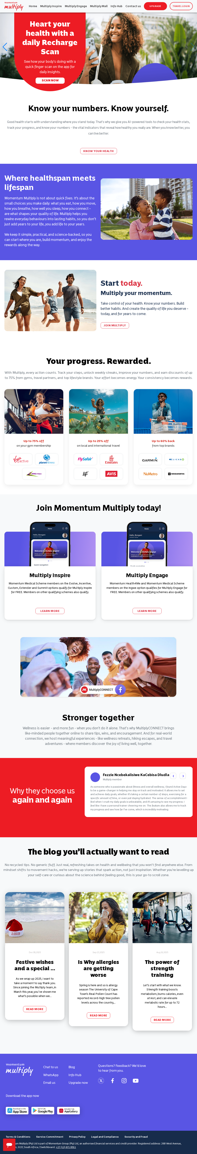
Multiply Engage (76, 6)
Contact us (133, 6)
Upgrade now (78, 1083)
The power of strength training (162, 968)
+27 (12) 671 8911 (66, 1147)
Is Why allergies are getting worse (98, 968)
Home (33, 6)
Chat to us (50, 1067)
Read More (34, 1009)
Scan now (50, 80)
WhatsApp (50, 1075)
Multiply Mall (99, 6)
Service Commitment (49, 1136)
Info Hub (116, 6)
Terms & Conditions (18, 1136)
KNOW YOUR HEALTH (98, 151)
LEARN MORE (49, 611)
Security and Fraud (136, 1136)
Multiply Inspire (51, 6)
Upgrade (155, 6)
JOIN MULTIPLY (115, 325)
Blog (71, 1067)
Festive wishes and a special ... (34, 965)
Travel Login (181, 6)
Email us (49, 1083)
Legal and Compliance (105, 1136)
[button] (4, 47)
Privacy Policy (77, 1136)
